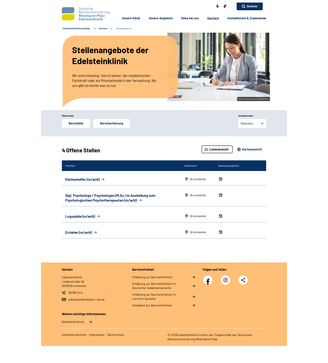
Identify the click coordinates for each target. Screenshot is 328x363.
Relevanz (247, 123)
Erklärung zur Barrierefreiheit (152, 277)
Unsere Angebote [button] (161, 18)
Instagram (226, 278)
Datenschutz (115, 334)
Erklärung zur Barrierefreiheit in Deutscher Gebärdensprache (154, 286)
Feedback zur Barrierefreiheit (152, 305)
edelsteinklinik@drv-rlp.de (86, 299)
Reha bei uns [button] (190, 18)
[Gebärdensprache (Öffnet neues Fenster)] (225, 6)
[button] (250, 6)
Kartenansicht (252, 149)
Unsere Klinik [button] (131, 18)
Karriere (103, 28)
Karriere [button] (213, 18)
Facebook (209, 278)
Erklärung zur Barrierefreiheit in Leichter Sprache (154, 296)
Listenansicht (219, 149)
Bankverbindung (73, 322)
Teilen (243, 280)
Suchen (252, 6)
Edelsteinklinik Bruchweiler (76, 28)
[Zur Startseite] (85, 13)
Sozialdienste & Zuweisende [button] (246, 18)
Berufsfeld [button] (76, 123)
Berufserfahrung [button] (111, 123)
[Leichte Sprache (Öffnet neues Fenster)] (217, 6)
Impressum (97, 334)
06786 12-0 (75, 292)
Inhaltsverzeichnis (74, 334)
